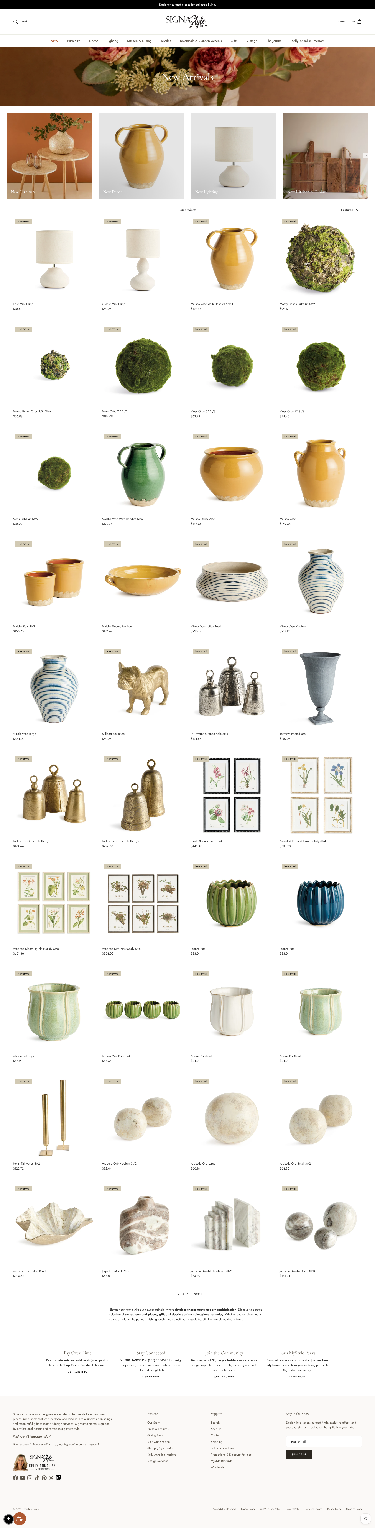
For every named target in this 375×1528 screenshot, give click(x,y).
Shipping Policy (354, 1509)
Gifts (234, 40)
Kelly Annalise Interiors (307, 40)
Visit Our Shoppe (158, 1442)
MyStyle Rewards (221, 1461)
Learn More (297, 1376)
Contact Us (218, 1435)
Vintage (251, 40)
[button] (8, 1519)
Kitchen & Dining (139, 40)
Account (216, 1429)
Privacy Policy (248, 1509)
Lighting (112, 40)
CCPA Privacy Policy (270, 1509)
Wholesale (217, 1467)
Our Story (153, 1422)
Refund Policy (334, 1509)
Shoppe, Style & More (161, 1448)
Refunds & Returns (222, 1448)
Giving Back (155, 1435)
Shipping (216, 1442)
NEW (54, 40)
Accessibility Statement (224, 1509)
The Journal (274, 40)
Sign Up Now (151, 1376)
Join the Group (224, 1376)
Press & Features (158, 1429)
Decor (93, 40)
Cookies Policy (293, 1509)
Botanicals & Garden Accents (201, 40)
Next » (198, 1293)
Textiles (166, 40)
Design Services (157, 1461)
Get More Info (77, 1371)
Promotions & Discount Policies (231, 1454)
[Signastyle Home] (187, 21)
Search (215, 1422)
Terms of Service (314, 1509)
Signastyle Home (30, 1509)
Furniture (73, 40)
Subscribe (299, 1454)
